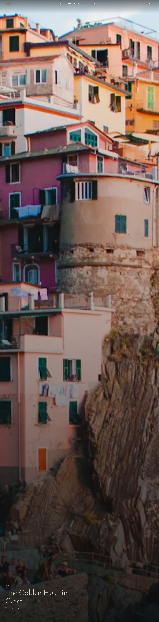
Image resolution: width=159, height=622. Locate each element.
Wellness (93, 3)
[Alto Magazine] (8, 3)
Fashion (68, 3)
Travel (61, 3)
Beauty (76, 3)
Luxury (84, 3)
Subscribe (148, 3)
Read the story (10, 613)
